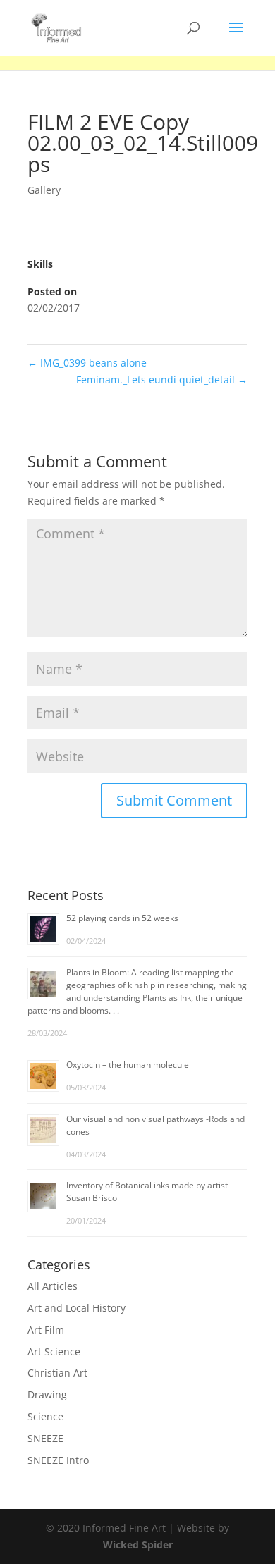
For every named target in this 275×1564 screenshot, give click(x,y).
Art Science (54, 1351)
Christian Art (57, 1372)
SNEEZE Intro (58, 1460)
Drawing (47, 1394)
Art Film (46, 1329)
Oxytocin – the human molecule (127, 1065)
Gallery (44, 190)
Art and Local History (77, 1307)
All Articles (53, 1286)
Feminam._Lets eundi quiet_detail (162, 379)
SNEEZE (45, 1438)
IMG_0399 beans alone (87, 362)
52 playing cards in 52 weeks (122, 918)
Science (45, 1416)
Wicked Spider (138, 1544)
